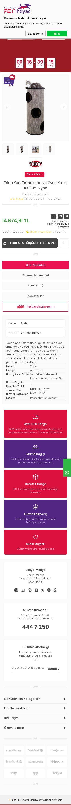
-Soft (13, 800)
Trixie (24, 323)
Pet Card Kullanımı (39, 307)
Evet (57, 33)
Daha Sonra (35, 33)
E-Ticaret (23, 800)
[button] (7, 106)
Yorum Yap (54, 199)
